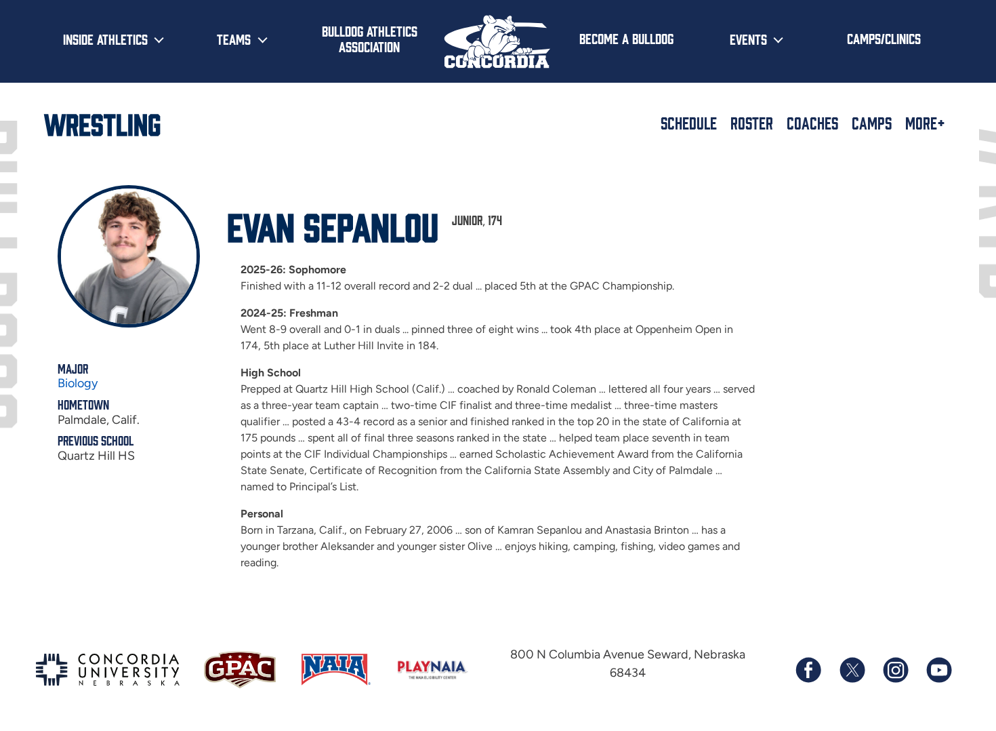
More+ (925, 122)
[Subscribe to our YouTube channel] (938, 670)
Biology (78, 383)
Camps (872, 122)
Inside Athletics (105, 38)
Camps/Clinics (884, 38)
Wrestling (102, 123)
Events (748, 38)
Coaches (812, 122)
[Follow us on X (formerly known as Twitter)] (851, 670)
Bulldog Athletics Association (369, 38)
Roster (751, 122)
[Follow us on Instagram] (895, 670)
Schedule (689, 122)
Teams (234, 38)
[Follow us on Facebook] (808, 670)
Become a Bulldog (626, 38)
